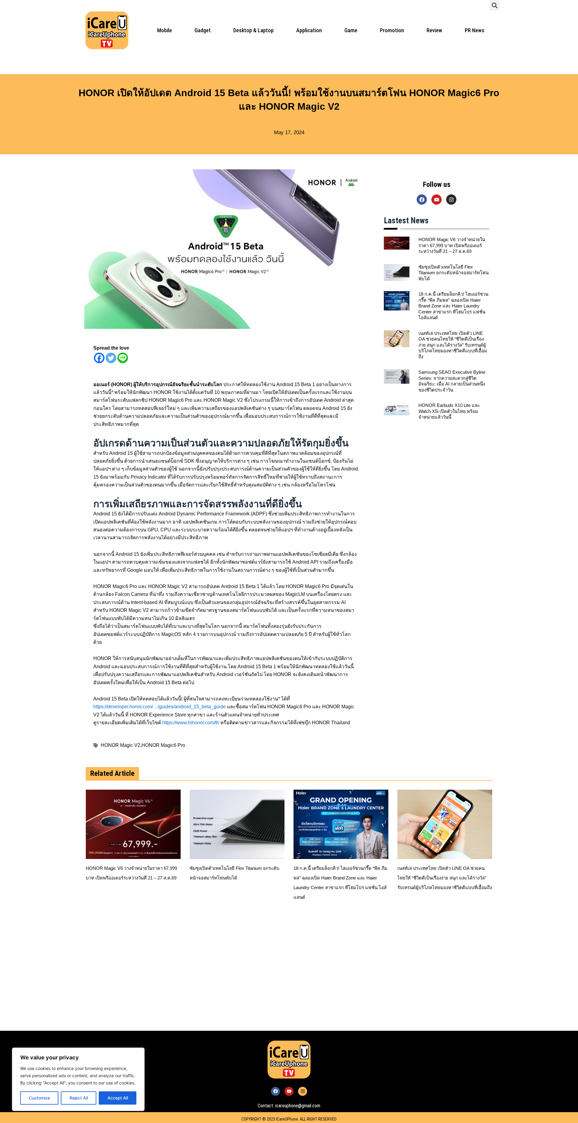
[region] (78, 1079)
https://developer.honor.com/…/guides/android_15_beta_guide (159, 706)
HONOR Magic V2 (121, 745)
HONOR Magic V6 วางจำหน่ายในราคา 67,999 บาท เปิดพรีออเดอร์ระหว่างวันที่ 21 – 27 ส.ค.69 (451, 245)
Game (350, 30)
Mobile (164, 30)
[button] (494, 5)
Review (434, 30)
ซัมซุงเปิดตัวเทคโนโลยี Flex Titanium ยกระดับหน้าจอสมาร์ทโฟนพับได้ (453, 272)
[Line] (122, 358)
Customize (39, 1097)
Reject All (79, 1097)
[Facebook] (99, 358)
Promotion (392, 30)
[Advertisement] (259, 973)
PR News (474, 30)
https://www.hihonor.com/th (190, 722)
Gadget (202, 30)
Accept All (117, 1097)
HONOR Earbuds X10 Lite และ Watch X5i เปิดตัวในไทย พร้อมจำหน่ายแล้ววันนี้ (449, 411)
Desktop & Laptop (253, 30)
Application (309, 30)
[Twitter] (111, 358)
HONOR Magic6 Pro (163, 745)
